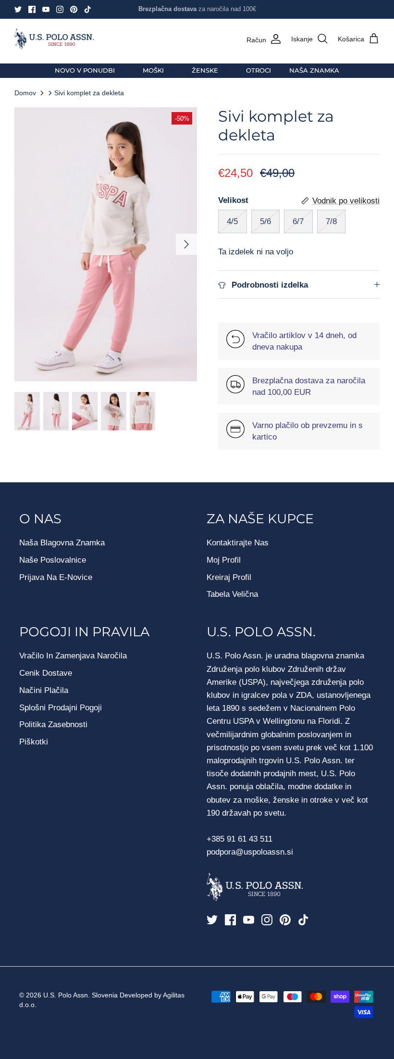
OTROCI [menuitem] (258, 70)
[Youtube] (45, 9)
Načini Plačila (43, 690)
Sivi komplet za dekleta (89, 93)
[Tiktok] (87, 9)
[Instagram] (59, 9)
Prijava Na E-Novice (55, 577)
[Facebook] (32, 9)
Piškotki (33, 741)
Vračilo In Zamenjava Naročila (73, 655)
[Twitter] (18, 9)
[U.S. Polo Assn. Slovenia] (54, 39)
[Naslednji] (186, 244)
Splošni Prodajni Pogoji (60, 707)
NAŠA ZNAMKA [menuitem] (314, 70)
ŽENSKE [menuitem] (205, 70)
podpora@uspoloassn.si (250, 852)
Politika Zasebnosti (53, 724)
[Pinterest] (73, 9)
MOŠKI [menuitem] (153, 70)
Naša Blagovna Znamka (62, 542)
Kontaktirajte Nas (238, 542)
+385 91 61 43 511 (239, 839)
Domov (25, 93)
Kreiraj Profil (229, 577)
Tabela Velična (232, 594)
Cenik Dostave (45, 673)
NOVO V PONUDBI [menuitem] (85, 70)
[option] (105, 244)
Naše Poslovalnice (52, 560)
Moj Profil (224, 560)
